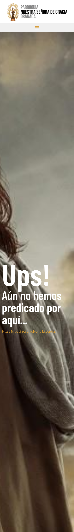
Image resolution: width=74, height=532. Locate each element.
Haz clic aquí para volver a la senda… (29, 331)
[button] (37, 27)
